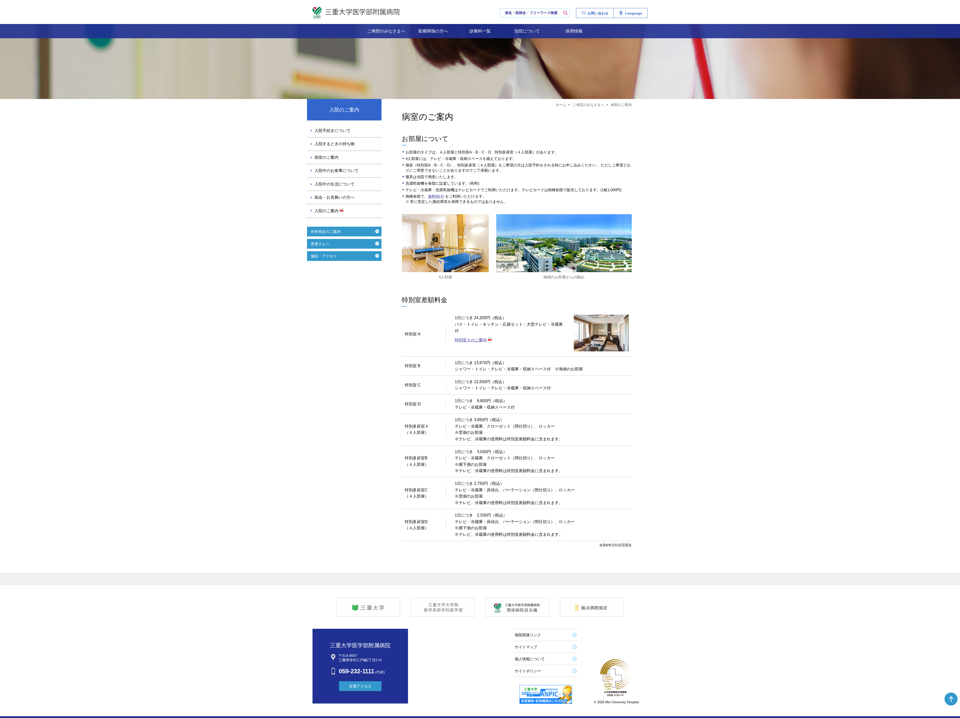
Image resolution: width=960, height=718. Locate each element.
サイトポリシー (528, 671)
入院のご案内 (326, 211)
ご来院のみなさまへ (386, 31)
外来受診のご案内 (326, 231)
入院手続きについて (332, 130)
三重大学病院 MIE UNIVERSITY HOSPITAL (356, 13)
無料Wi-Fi (436, 196)
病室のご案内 (326, 157)
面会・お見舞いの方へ (334, 197)
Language (633, 13)
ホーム (561, 105)
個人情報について (530, 659)
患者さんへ (320, 244)
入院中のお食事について (336, 170)
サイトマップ (526, 647)
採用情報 (574, 31)
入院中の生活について (334, 184)
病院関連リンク (528, 635)
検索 (565, 13)
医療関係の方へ (433, 31)
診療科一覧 (480, 31)
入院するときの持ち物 (334, 144)
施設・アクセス (324, 256)
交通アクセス (360, 686)
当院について (527, 31)
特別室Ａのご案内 (471, 340)
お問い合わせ (598, 13)
